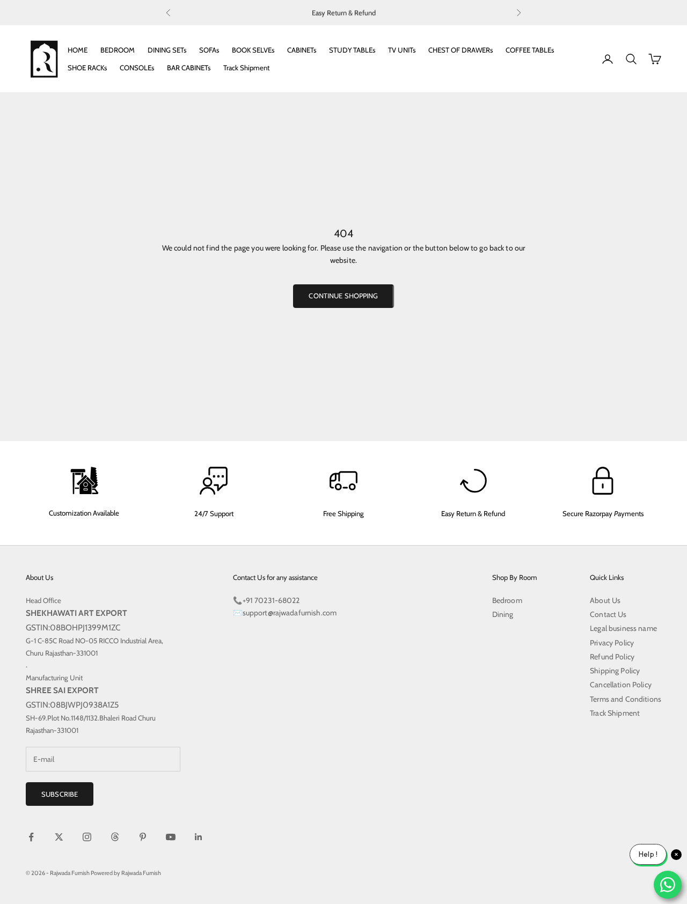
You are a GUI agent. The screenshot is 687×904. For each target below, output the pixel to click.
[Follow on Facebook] (31, 837)
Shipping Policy (615, 670)
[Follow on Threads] (114, 837)
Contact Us (608, 614)
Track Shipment (246, 67)
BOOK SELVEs (253, 50)
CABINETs (301, 50)
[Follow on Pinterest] (142, 837)
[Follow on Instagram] (87, 837)
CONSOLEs (137, 67)
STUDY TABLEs (352, 50)
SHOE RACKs (87, 67)
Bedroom (507, 600)
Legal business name (623, 628)
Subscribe (59, 794)
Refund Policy (612, 657)
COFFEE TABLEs (530, 50)
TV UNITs (401, 50)
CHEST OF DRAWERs (460, 50)
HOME (77, 50)
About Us (605, 600)
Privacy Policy (612, 643)
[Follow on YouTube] (170, 837)
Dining (503, 614)
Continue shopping (343, 295)
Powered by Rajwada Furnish (126, 873)
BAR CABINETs (188, 67)
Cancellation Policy (621, 684)
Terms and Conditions (625, 699)
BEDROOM (117, 50)
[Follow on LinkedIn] (198, 837)
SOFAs (209, 50)
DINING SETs (167, 50)
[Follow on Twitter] (59, 837)
